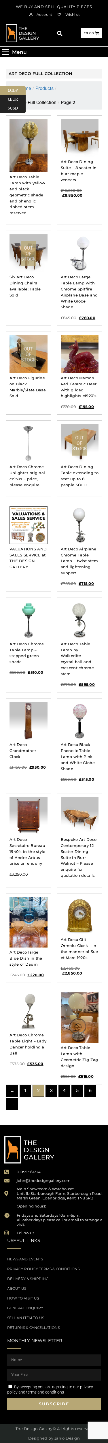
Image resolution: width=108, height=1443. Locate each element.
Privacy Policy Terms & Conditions (43, 1269)
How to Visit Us (23, 1298)
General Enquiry (25, 1308)
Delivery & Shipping (28, 1278)
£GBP (17, 89)
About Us (16, 1288)
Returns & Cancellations (33, 1327)
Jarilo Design (67, 1438)
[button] (59, 33)
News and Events (25, 1259)
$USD (17, 107)
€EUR (17, 98)
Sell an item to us (25, 1318)
